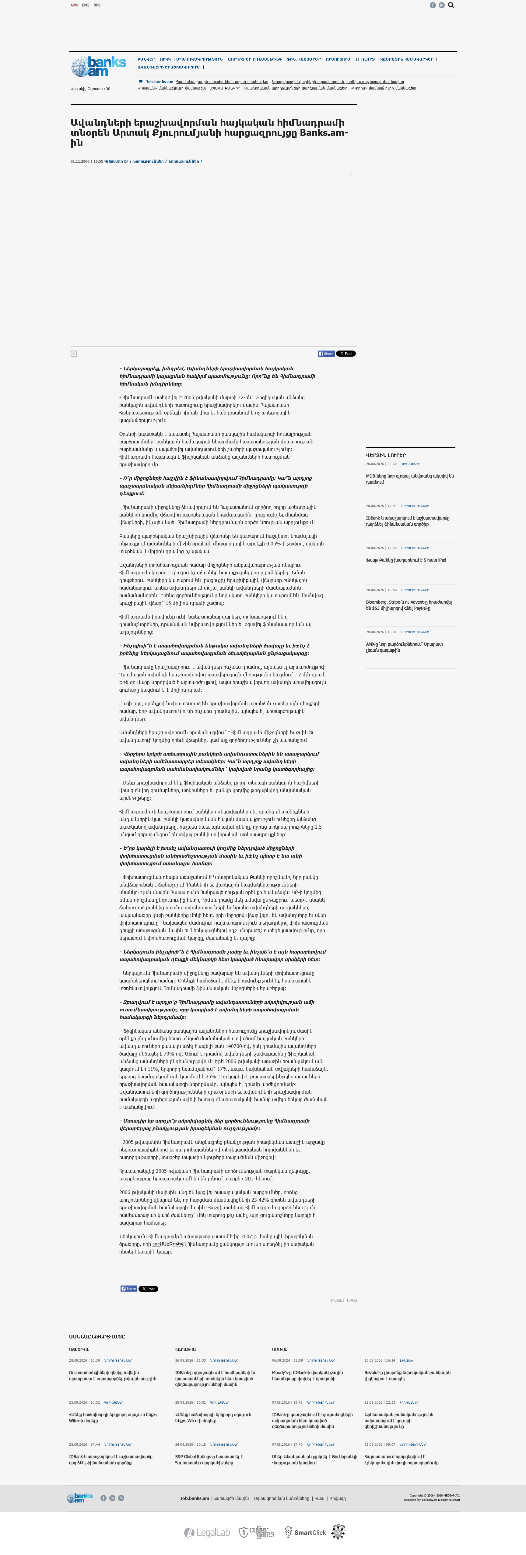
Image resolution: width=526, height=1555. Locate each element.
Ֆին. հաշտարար (304, 59)
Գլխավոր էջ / (118, 161)
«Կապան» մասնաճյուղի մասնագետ (172, 88)
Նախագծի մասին (231, 1498)
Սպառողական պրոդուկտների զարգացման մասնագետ (296, 88)
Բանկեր (146, 59)
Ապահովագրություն (199, 59)
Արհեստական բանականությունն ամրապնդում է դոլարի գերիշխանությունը (399, 1420)
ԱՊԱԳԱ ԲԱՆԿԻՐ (225, 88)
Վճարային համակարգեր (407, 59)
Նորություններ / (150, 161)
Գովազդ (338, 1498)
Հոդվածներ (410, 464)
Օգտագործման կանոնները (282, 1498)
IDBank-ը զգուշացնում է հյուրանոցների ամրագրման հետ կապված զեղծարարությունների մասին (312, 1420)
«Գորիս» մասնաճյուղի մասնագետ (383, 88)
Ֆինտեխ (406, 1360)
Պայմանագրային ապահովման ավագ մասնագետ (222, 81)
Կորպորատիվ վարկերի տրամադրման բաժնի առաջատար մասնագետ (338, 81)
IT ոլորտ (365, 59)
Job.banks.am (159, 81)
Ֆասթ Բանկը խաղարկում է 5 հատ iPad (406, 559)
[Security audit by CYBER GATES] (257, 1532)
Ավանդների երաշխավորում (169, 67)
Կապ (320, 1498)
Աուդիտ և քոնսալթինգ (255, 59)
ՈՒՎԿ (165, 59)
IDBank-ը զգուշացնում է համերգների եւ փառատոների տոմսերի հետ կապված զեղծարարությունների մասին (215, 1378)
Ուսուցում (338, 59)
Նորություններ (415, 506)
